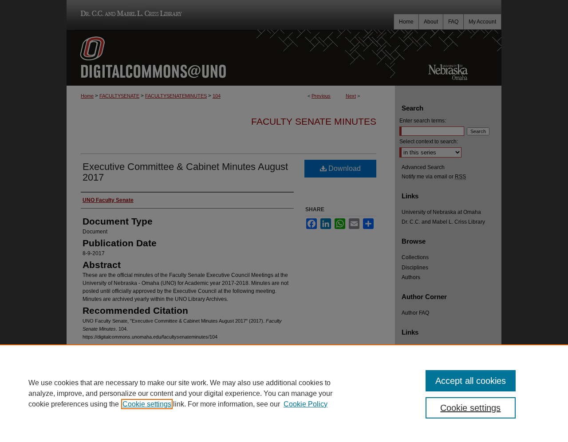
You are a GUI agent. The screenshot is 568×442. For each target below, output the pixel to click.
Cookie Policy (305, 404)
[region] (284, 393)
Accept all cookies (470, 381)
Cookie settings (146, 404)
